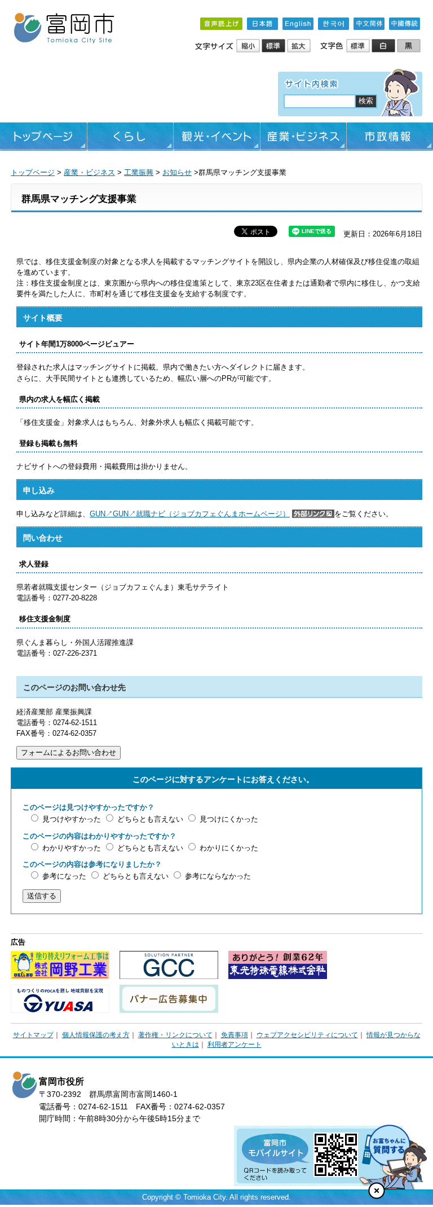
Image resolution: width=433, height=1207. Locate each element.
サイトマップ (33, 1035)
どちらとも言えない (150, 819)
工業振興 (138, 172)
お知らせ (177, 172)
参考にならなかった (218, 876)
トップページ (43, 136)
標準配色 (359, 46)
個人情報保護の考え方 (96, 1035)
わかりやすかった (71, 848)
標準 (274, 46)
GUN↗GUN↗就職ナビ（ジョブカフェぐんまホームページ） (190, 514)
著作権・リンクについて (175, 1035)
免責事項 (234, 1035)
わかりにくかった (229, 848)
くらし (130, 136)
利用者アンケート (234, 1044)
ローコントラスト (409, 46)
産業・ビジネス (303, 136)
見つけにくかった (229, 819)
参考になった (64, 876)
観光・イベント (216, 136)
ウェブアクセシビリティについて (307, 1035)
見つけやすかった (71, 819)
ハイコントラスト (384, 46)
